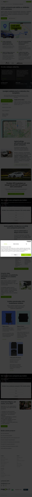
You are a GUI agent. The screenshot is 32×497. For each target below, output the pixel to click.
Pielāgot (15, 254)
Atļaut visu (26, 254)
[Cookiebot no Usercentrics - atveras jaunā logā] (27, 241)
